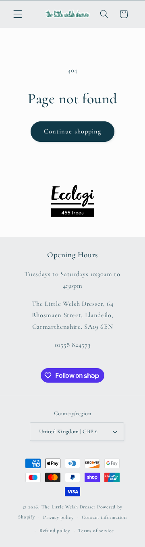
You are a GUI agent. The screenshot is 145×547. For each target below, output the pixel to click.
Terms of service (96, 530)
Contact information (104, 517)
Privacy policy (58, 517)
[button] (17, 14)
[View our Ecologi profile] (72, 201)
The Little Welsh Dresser (68, 507)
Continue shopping (73, 131)
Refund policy (54, 530)
